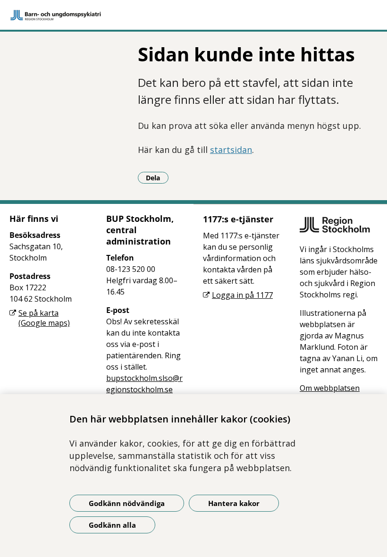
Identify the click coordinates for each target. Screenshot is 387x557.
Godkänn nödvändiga (127, 503)
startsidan (231, 149)
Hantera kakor (234, 503)
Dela (157, 177)
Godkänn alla (112, 525)
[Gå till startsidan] (193, 15)
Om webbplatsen (330, 388)
